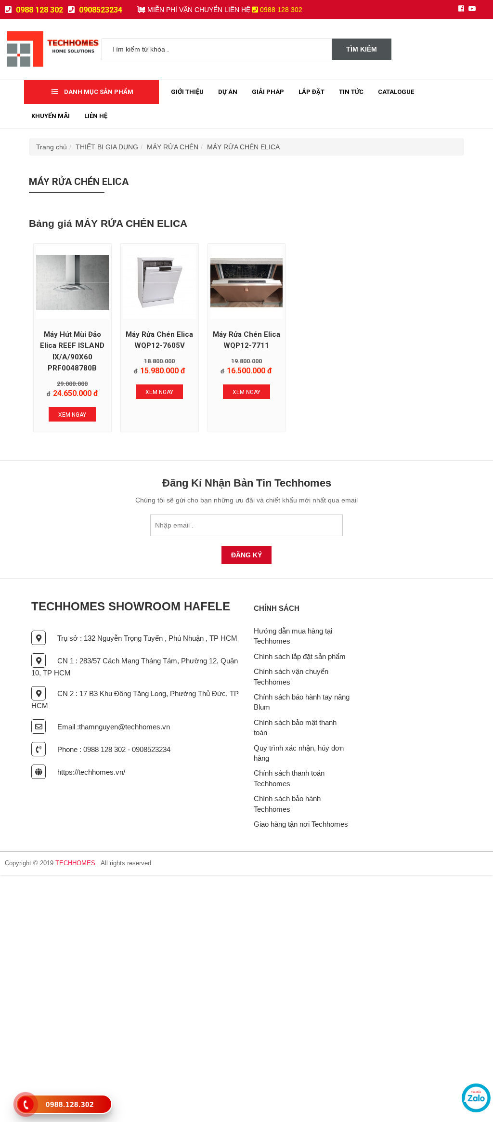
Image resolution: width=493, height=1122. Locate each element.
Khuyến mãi (50, 115)
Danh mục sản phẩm (98, 91)
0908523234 (99, 9)
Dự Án (227, 91)
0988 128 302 (38, 9)
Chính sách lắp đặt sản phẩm (300, 656)
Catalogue (396, 91)
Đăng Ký (246, 555)
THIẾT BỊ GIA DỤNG (107, 147)
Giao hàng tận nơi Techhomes (301, 824)
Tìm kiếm (361, 49)
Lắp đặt (311, 91)
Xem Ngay (72, 414)
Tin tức (351, 91)
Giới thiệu (187, 91)
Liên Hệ (95, 115)
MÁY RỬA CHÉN (172, 147)
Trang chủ (51, 147)
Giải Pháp (268, 91)
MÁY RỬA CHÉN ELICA (243, 147)
